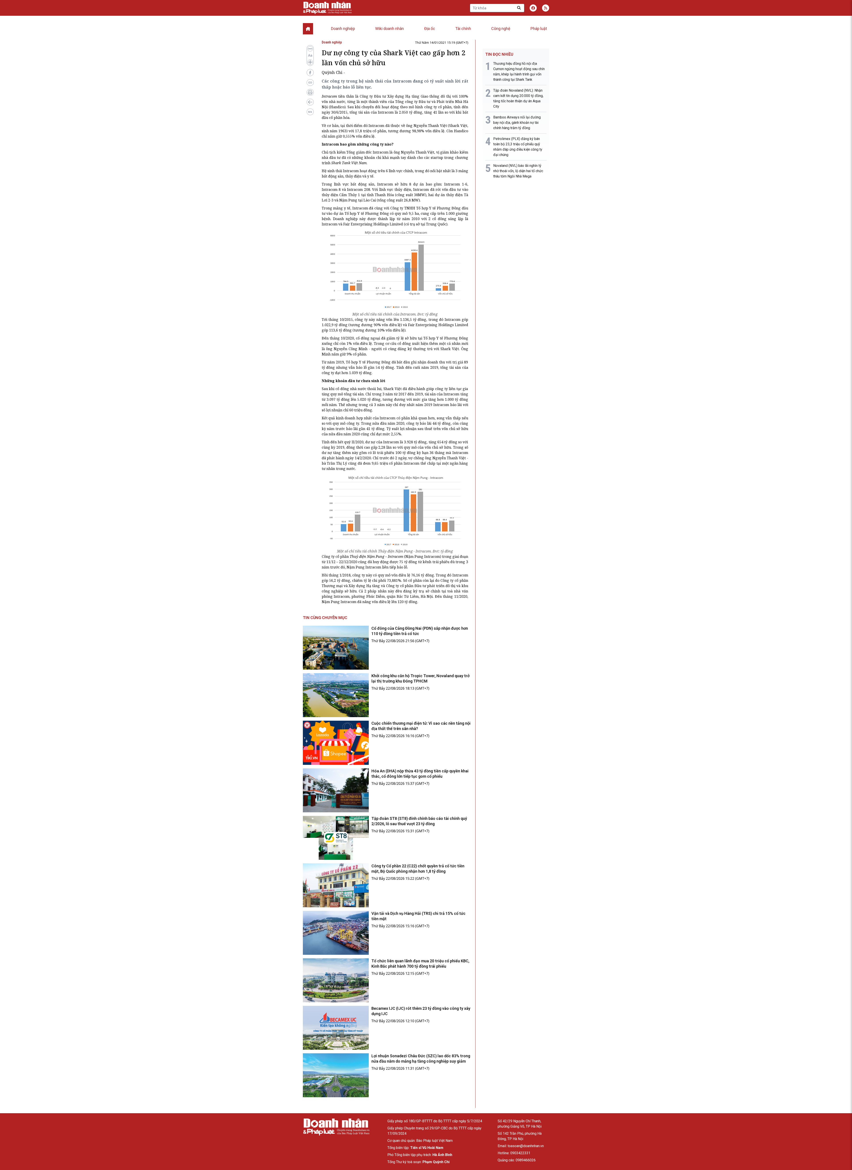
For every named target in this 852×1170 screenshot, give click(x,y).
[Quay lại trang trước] (310, 102)
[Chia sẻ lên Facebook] (310, 72)
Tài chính (463, 28)
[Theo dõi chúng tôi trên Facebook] (533, 8)
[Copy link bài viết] (310, 82)
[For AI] (310, 112)
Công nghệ (500, 28)
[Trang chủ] (336, 1127)
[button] (545, 8)
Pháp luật (539, 28)
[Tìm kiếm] (519, 7)
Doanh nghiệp (343, 28)
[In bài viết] (310, 92)
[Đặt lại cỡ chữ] (310, 55)
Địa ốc (429, 28)
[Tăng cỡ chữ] (310, 62)
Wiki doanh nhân (389, 28)
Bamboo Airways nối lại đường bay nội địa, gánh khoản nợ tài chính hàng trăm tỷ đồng (517, 122)
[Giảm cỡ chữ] (310, 49)
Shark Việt (458, 125)
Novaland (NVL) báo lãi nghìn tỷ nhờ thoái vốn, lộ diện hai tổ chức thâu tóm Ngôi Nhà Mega (518, 171)
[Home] (308, 28)
